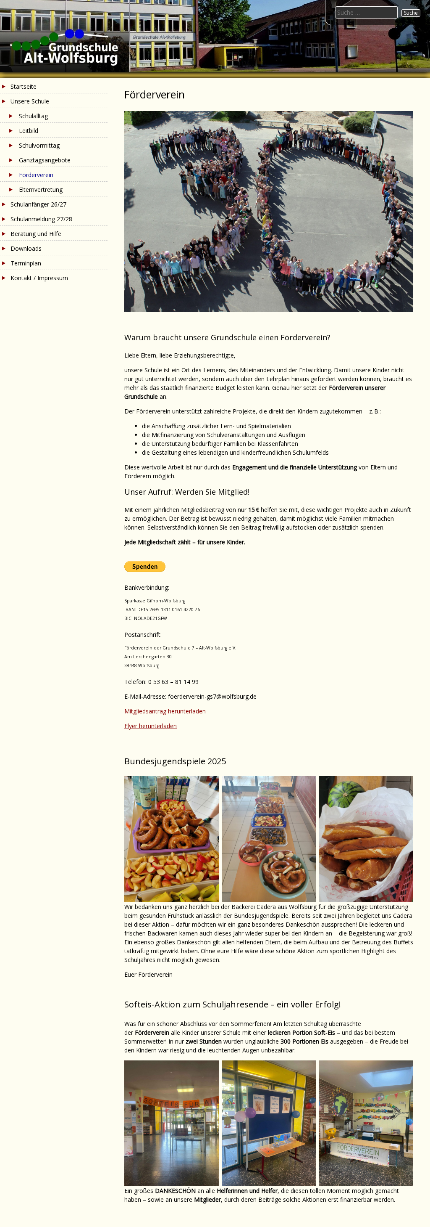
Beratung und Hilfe (35, 234)
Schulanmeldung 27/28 (41, 219)
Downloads (26, 248)
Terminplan (25, 263)
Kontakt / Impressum (39, 278)
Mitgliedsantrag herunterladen (165, 711)
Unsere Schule (29, 101)
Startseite (23, 86)
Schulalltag (33, 116)
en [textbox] (173, 726)
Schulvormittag (39, 145)
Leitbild (28, 131)
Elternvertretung (41, 189)
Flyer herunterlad (147, 726)
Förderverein (36, 175)
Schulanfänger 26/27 (38, 204)
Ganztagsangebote (45, 160)
